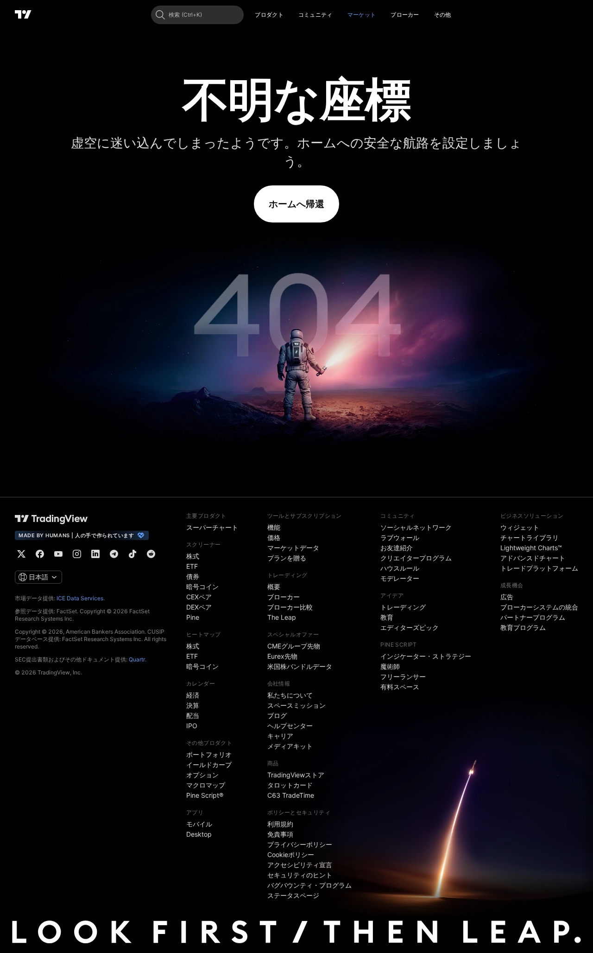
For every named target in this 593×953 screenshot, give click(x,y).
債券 (192, 576)
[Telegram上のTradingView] (113, 553)
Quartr (137, 659)
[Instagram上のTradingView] (76, 553)
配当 (192, 715)
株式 (192, 556)
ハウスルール (399, 568)
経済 (192, 695)
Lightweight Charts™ (531, 548)
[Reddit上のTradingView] (151, 553)
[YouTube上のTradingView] (58, 553)
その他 (442, 14)
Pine (192, 617)
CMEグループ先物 (293, 646)
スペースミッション (296, 705)
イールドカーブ (209, 765)
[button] (290, 15)
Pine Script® (204, 795)
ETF (192, 566)
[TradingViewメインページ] (51, 518)
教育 (386, 617)
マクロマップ (205, 785)
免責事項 (280, 834)
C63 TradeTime (290, 795)
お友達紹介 (396, 548)
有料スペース (399, 687)
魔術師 (390, 666)
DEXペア (199, 607)
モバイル (199, 824)
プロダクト (269, 14)
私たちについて (290, 695)
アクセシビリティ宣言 (299, 865)
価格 (273, 537)
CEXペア (199, 597)
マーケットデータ (293, 548)
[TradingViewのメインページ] (23, 14)
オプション (202, 775)
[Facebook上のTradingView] (39, 553)
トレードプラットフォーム (539, 568)
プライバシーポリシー (299, 844)
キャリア (280, 736)
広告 (506, 597)
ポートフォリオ (209, 754)
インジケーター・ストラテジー (425, 656)
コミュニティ (315, 14)
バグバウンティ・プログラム (309, 885)
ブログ (277, 715)
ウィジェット (519, 527)
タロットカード (290, 785)
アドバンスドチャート (532, 558)
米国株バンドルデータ (299, 666)
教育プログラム (523, 627)
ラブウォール (399, 537)
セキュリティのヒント (299, 875)
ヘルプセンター (290, 726)
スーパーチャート (212, 527)
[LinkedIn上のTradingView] (95, 553)
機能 (273, 527)
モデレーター (399, 578)
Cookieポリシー (290, 854)
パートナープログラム (532, 617)
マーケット (361, 14)
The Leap (281, 617)
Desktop (199, 834)
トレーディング (403, 607)
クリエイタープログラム (416, 558)
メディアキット (290, 746)
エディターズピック (409, 627)
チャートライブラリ (529, 537)
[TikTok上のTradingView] (132, 553)
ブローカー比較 (290, 607)
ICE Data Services (80, 598)
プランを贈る (286, 558)
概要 (273, 587)
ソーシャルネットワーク (416, 527)
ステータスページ (293, 895)
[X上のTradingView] (21, 553)
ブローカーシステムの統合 (539, 607)
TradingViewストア (295, 775)
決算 (192, 705)
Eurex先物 (282, 656)
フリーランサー (403, 676)
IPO (191, 726)
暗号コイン (202, 587)
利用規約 (280, 824)
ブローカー (405, 14)
